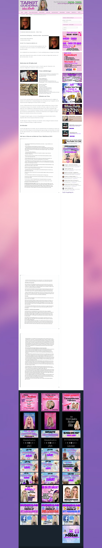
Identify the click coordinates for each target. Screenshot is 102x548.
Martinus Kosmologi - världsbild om (71, 172)
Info (79, 12)
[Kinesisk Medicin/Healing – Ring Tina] (39, 23)
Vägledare (62, 12)
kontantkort (55, 12)
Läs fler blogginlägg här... (68, 192)
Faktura (48, 12)
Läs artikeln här (76, 166)
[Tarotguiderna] (34, 5)
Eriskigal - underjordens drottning (71, 164)
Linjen (26, 12)
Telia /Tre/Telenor (33, 12)
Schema (68, 12)
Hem (22, 12)
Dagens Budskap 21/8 (69, 188)
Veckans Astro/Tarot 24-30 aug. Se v (72, 180)
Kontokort (41, 12)
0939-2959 (74, 2)
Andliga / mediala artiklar (66, 20)
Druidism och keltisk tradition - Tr (71, 176)
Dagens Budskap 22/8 (69, 168)
